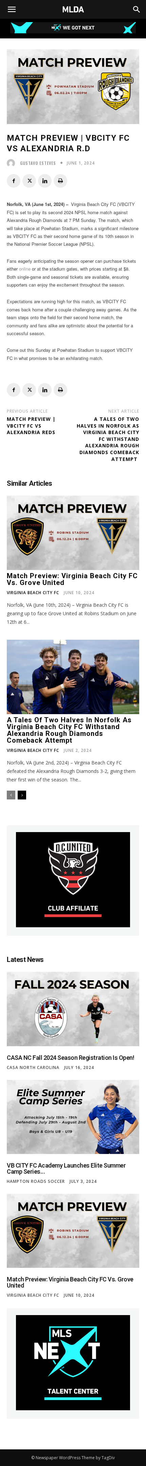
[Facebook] (13, 181)
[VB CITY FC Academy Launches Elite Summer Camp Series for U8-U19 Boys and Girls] (73, 1117)
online (25, 268)
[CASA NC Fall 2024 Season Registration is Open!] (73, 1009)
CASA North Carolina (33, 1068)
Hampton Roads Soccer (36, 1181)
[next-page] (22, 795)
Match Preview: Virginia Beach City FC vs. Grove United (72, 579)
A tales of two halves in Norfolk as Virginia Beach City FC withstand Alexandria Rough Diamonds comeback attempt (108, 439)
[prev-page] (11, 795)
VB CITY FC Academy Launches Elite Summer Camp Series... (66, 1168)
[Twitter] (29, 181)
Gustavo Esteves (38, 163)
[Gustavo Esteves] (12, 163)
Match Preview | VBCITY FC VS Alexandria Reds (31, 425)
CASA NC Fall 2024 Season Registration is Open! (70, 1057)
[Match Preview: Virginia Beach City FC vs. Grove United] (73, 533)
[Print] (60, 181)
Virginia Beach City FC (33, 593)
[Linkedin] (45, 181)
